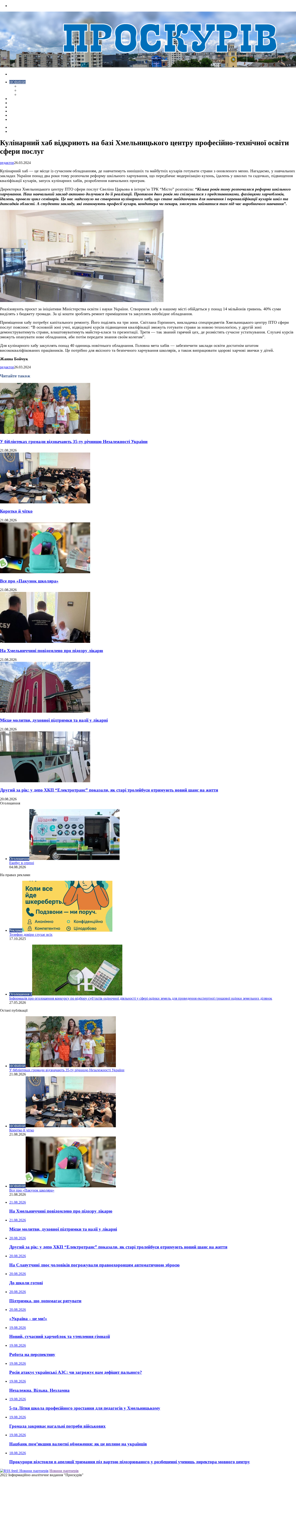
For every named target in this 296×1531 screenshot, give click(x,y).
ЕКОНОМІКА (29, 86)
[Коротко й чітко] (45, 502)
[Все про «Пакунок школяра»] (45, 572)
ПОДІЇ (14, 107)
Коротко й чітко (16, 511)
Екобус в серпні (21, 863)
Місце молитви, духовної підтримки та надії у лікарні (54, 720)
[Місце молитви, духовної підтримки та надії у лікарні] (45, 711)
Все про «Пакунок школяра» (29, 581)
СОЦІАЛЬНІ (19, 111)
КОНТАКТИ (19, 119)
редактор (7, 163)
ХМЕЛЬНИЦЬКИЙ (25, 103)
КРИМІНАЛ (28, 90)
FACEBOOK (19, 115)
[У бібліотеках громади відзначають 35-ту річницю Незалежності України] (45, 432)
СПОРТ (24, 94)
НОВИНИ (17, 82)
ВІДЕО (15, 99)
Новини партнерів (64, 1471)
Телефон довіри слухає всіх (30, 934)
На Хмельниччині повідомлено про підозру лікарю (51, 650)
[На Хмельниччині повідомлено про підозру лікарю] (45, 642)
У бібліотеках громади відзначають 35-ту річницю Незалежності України (74, 441)
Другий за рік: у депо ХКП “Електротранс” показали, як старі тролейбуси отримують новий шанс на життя (109, 790)
